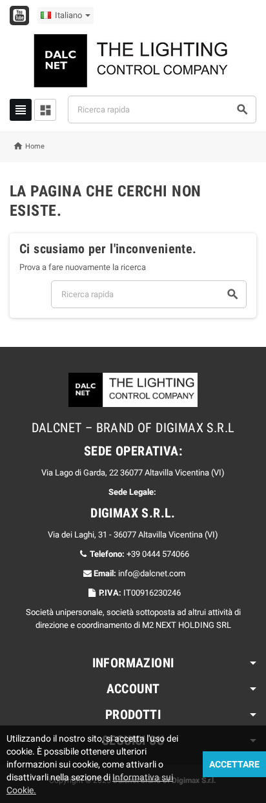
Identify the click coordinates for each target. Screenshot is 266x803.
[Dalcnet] (133, 60)
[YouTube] (19, 15)
